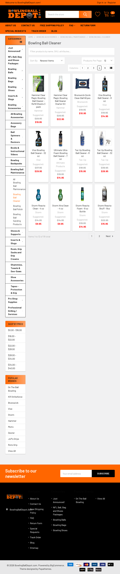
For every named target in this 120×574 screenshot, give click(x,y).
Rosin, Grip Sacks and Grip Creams (16, 254)
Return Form (87, 25)
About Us (10, 25)
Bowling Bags (12, 80)
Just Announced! (14, 50)
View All (12, 450)
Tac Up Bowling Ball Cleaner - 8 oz (82, 153)
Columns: (74, 67)
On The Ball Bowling (13, 389)
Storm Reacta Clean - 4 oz (38, 207)
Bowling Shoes (12, 89)
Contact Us (28, 25)
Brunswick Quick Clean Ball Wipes (82, 96)
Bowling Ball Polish (18, 208)
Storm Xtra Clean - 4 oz (60, 207)
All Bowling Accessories (17, 116)
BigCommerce (57, 565)
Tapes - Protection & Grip (16, 289)
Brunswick (13, 402)
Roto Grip (12, 444)
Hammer (12, 420)
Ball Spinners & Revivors (15, 137)
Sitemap (34, 547)
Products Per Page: (92, 60)
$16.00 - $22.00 (12, 338)
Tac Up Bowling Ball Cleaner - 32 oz (104, 153)
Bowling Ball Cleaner (17, 197)
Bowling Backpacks (16, 162)
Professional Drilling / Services (15, 310)
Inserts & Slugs (13, 97)
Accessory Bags (16, 125)
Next (108, 236)
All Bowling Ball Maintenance (19, 184)
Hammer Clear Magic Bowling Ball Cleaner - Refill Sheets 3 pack (38, 101)
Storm (11, 414)
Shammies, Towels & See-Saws (17, 268)
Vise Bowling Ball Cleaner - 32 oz (38, 153)
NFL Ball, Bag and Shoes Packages (15, 60)
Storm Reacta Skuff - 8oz (104, 207)
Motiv (11, 426)
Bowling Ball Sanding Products (17, 219)
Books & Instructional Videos (17, 151)
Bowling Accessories (14, 106)
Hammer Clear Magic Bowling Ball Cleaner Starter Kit (60, 99)
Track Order (38, 31)
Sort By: (34, 60)
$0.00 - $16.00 (15, 330)
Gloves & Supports (15, 232)
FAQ (71, 25)
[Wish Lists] (99, 14)
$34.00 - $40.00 (12, 366)
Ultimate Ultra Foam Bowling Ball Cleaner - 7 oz (60, 154)
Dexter (11, 432)
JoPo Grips (13, 438)
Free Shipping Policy (52, 25)
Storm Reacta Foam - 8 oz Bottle (82, 208)
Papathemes (45, 568)
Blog (54, 31)
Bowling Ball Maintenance (17, 171)
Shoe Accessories (17, 279)
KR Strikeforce (15, 396)
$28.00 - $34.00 (12, 357)
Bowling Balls (12, 71)
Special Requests (15, 31)
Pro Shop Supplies (13, 300)
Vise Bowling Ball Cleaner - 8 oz (105, 98)
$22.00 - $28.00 (12, 347)
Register (112, 2)
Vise (10, 408)
